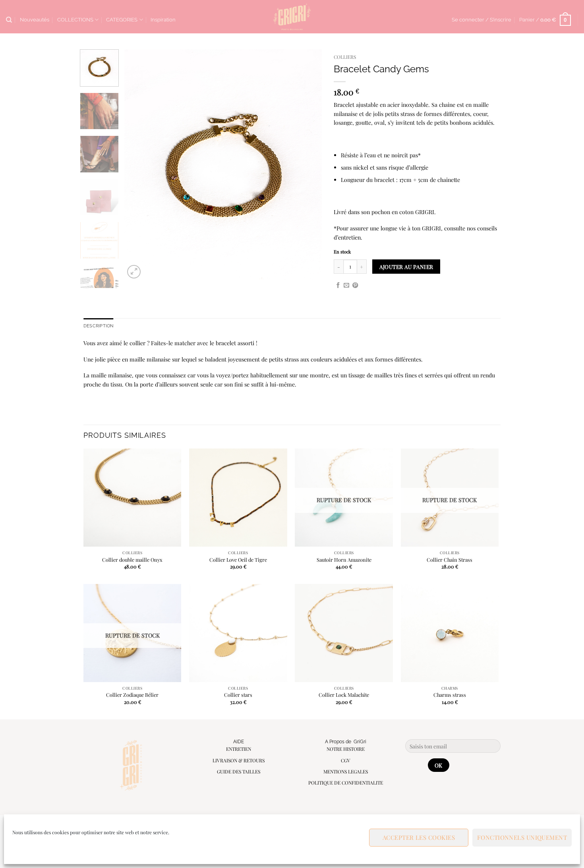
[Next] (308, 165)
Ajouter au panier (406, 266)
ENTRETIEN (238, 749)
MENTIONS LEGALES (345, 771)
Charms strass (449, 695)
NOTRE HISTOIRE (346, 749)
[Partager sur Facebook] (338, 285)
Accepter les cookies (419, 837)
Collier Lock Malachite (344, 695)
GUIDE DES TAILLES (238, 771)
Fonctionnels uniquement (522, 837)
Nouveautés (34, 20)
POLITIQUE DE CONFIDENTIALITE (345, 782)
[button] (481, 20)
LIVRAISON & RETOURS (239, 760)
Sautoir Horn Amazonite (344, 560)
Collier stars (238, 695)
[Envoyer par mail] (346, 285)
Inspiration (163, 20)
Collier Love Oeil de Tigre (238, 560)
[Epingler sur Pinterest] (355, 285)
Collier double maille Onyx (132, 560)
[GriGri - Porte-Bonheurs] (292, 16)
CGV (345, 760)
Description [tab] (98, 326)
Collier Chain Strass (449, 560)
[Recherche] (9, 19)
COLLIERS (345, 57)
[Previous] (138, 165)
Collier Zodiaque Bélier (132, 695)
